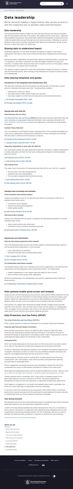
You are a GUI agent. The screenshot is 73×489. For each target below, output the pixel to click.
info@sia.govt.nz (33, 465)
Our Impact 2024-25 (12, 441)
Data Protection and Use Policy (18, 118)
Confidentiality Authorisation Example (24, 284)
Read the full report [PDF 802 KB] (20, 373)
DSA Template (16, 256)
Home (6, 10)
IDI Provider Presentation (19, 99)
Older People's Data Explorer (14, 438)
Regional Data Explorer (12, 432)
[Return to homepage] (13, 4)
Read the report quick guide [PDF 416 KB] (49, 373)
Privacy (30, 460)
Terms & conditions (20, 460)
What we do (12, 10)
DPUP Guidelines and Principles (15, 122)
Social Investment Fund (12, 429)
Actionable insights (11, 449)
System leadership (11, 444)
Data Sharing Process (17, 158)
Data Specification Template (21, 230)
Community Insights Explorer (14, 435)
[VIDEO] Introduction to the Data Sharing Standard (19, 417)
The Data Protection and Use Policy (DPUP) (22, 320)
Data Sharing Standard (19, 211)
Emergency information (42, 460)
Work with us (55, 460)
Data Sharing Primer (18, 179)
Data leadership (10, 446)
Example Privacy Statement (21, 139)
